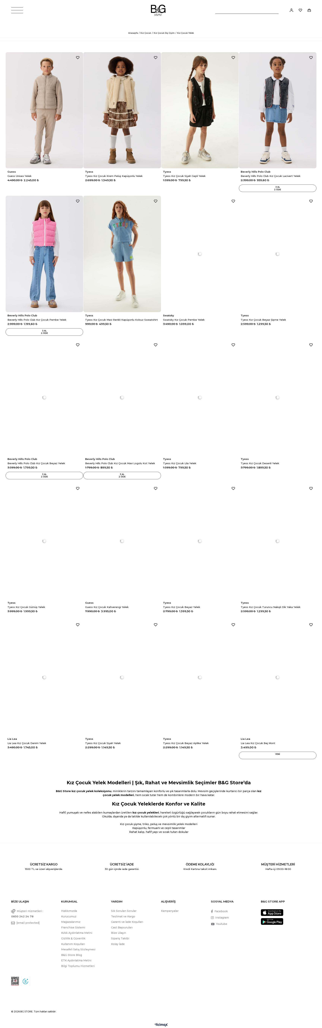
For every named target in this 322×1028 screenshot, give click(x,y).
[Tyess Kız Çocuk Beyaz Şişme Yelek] (277, 254)
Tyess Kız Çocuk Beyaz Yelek (181, 607)
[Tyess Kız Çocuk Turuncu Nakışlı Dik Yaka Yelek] (277, 541)
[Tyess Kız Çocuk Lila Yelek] (200, 397)
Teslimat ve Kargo (123, 916)
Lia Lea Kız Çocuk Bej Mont (258, 743)
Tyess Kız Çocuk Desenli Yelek (260, 463)
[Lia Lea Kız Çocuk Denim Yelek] (44, 677)
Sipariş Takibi (120, 938)
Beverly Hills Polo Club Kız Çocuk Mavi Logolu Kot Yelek (120, 463)
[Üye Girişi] (291, 10)
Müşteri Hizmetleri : (27, 913)
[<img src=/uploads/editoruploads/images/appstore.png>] (272, 912)
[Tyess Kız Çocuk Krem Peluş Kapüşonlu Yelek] (122, 110)
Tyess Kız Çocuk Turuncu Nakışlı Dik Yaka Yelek (270, 607)
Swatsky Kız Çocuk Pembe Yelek (184, 319)
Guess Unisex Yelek (19, 175)
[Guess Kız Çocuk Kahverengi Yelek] (122, 541)
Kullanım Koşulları (73, 944)
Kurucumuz (68, 916)
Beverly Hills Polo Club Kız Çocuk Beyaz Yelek (36, 463)
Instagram (222, 917)
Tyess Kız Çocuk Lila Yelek (179, 463)
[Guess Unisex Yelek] (44, 110)
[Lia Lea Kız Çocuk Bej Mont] (277, 677)
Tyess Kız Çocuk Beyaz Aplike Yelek (186, 743)
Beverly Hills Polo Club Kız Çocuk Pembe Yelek (36, 319)
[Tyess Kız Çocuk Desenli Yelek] (277, 397)
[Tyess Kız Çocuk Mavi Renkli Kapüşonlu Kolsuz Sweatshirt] (122, 254)
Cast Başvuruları (122, 927)
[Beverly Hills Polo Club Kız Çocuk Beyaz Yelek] (44, 397)
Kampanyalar (170, 911)
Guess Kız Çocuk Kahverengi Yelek (107, 607)
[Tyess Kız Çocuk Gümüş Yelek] (44, 541)
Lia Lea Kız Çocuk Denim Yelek (26, 743)
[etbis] (15, 981)
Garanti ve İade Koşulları (127, 922)
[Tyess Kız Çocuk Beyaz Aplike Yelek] (200, 677)
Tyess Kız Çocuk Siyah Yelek (103, 743)
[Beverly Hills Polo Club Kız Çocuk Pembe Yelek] (44, 254)
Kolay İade (118, 944)
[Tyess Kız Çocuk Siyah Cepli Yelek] (200, 110)
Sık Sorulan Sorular (123, 911)
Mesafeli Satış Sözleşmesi (78, 949)
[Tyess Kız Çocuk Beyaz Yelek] (200, 541)
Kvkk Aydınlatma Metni (76, 933)
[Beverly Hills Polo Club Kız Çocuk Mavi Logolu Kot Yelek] (122, 397)
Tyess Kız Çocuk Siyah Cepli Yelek (184, 175)
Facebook (221, 911)
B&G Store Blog (71, 955)
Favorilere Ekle (77, 57)
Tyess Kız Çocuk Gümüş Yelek (26, 607)
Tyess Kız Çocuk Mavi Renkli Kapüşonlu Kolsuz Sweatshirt (121, 319)
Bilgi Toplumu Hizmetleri (78, 966)
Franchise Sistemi (73, 927)
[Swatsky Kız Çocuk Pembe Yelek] (200, 254)
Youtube (221, 924)
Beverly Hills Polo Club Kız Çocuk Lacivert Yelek (270, 175)
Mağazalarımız (70, 922)
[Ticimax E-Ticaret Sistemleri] (161, 1025)
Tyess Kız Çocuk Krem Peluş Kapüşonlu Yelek (114, 175)
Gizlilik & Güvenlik (73, 938)
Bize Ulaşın (118, 933)
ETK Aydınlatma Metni (76, 960)
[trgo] (25, 981)
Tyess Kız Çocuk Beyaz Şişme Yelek (263, 319)
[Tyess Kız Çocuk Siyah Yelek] (122, 677)
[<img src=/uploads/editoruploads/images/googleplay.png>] (272, 921)
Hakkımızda (69, 911)
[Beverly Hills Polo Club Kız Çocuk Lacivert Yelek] (277, 110)
